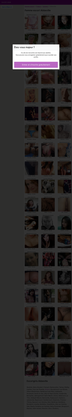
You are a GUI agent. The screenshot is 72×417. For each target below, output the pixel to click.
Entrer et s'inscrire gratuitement (36, 65)
